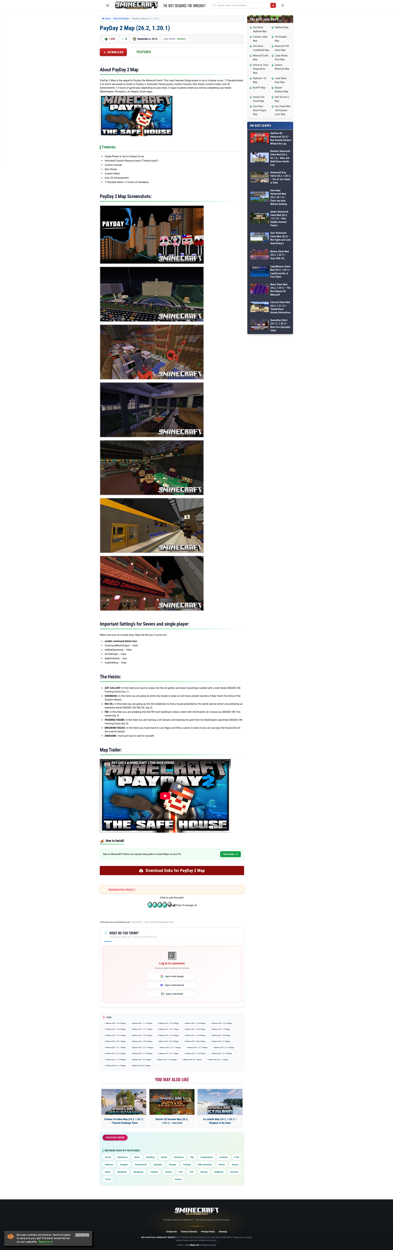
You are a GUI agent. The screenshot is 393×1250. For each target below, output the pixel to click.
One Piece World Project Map (259, 110)
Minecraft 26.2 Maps (141, 1065)
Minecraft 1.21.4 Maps (224, 1047)
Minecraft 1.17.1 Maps (142, 1029)
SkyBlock (218, 1172)
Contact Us (171, 1231)
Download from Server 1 (122, 889)
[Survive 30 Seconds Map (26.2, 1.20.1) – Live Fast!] (171, 1102)
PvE (181, 1172)
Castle (164, 1157)
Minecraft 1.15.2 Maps (222, 1023)
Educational (141, 1164)
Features (144, 52)
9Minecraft (194, 1245)
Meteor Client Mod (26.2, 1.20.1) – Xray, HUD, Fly (279, 255)
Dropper (124, 1164)
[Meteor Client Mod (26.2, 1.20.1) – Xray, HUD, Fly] (259, 255)
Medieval (121, 1172)
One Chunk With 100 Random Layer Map (283, 110)
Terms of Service (189, 1231)
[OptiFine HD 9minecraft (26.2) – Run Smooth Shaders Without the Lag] (259, 138)
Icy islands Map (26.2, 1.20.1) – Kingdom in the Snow (220, 1121)
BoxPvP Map (259, 87)
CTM (236, 1157)
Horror (222, 1164)
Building (150, 1157)
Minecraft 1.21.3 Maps (198, 1047)
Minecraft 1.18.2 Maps (196, 1029)
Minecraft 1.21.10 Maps (143, 1047)
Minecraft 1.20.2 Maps (142, 1041)
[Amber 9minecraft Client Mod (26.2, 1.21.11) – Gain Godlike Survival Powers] (259, 218)
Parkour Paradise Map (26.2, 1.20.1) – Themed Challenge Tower (123, 1121)
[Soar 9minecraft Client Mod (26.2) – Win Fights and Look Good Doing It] (259, 238)
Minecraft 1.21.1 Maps (116, 1047)
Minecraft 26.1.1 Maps (218, 1059)
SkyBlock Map (281, 27)
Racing (203, 1172)
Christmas (179, 1157)
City (192, 1157)
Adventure (181, 39)
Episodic (158, 1164)
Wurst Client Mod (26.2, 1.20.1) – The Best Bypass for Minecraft (280, 289)
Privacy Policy (208, 1231)
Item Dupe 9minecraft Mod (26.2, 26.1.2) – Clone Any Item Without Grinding (278, 197)
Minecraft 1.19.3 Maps (169, 1035)
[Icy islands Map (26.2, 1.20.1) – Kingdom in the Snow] (220, 1102)
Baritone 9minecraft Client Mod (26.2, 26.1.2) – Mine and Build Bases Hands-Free (280, 158)
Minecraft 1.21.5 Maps (116, 1053)
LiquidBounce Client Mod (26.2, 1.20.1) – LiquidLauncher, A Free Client (280, 271)
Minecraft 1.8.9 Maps (141, 1059)
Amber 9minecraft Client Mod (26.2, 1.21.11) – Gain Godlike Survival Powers (279, 218)
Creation (223, 1157)
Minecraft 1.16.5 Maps (116, 1029)
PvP (191, 1172)
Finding (187, 1164)
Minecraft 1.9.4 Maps (167, 1059)
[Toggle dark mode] (283, 5)
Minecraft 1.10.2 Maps (116, 1023)
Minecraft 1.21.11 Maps (170, 1047)
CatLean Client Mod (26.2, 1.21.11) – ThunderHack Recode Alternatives (280, 307)
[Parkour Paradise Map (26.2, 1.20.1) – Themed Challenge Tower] (123, 1102)
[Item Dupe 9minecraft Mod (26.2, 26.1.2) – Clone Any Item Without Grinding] (259, 197)
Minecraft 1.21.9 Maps (222, 1053)
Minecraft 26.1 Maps (192, 1059)
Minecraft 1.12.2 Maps (169, 1023)
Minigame (138, 1172)
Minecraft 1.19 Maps (221, 1029)
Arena (137, 1157)
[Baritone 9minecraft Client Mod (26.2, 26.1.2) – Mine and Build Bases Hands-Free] (259, 158)
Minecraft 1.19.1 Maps (116, 1035)
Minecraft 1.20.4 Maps (169, 1041)
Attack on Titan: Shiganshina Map (261, 68)
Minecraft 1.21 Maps (221, 1041)
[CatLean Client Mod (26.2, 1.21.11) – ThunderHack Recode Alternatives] (259, 307)
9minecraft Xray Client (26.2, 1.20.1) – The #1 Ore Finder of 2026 (280, 177)
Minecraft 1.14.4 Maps (196, 1023)
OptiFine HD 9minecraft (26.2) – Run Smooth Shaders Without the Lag (280, 138)
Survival (234, 1172)
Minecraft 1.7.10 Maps (116, 1059)
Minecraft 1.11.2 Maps (142, 1023)
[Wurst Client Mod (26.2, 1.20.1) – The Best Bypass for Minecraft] (259, 289)
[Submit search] (273, 5)
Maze (107, 1172)
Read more (46, 1241)
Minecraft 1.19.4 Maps (196, 1035)
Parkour (154, 1172)
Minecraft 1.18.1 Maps (169, 1029)
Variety (178, 1179)
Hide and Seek (205, 1164)
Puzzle (168, 1172)
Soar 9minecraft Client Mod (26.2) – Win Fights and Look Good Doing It (280, 238)
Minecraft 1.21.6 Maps (142, 1053)
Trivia (108, 1179)
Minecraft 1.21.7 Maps (169, 1053)
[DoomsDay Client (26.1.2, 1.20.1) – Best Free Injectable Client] (259, 325)
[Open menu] (107, 5)
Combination (206, 1157)
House (235, 1164)
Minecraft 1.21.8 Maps (196, 1053)
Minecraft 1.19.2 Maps (142, 1035)
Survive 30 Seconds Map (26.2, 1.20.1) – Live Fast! (172, 1121)
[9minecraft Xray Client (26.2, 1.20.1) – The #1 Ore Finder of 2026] (259, 177)
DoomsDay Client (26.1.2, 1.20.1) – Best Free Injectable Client (280, 325)
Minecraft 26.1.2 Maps (116, 1065)
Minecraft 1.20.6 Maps (196, 1041)
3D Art (108, 1157)
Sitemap (223, 1231)
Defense (109, 1164)
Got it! (82, 1235)
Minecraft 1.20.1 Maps (116, 1041)
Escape (172, 1164)
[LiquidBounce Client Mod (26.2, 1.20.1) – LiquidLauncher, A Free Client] (259, 271)
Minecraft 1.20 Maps (221, 1035)
